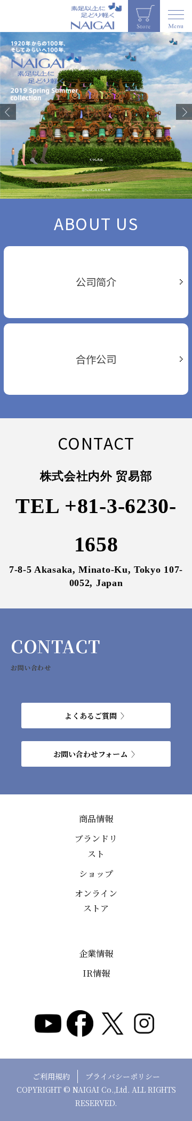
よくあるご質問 (91, 715)
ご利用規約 (51, 1076)
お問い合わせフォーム (90, 754)
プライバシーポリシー (122, 1076)
